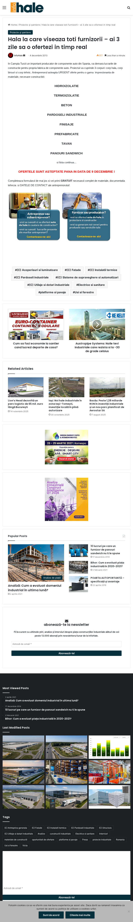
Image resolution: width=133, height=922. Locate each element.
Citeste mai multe (80, 915)
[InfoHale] (27, 7)
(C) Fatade (73, 270)
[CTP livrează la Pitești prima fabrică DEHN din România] (23, 797)
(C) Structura (105, 827)
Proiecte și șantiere (29, 24)
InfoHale (18, 55)
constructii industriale (60, 833)
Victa (25, 845)
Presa (85, 839)
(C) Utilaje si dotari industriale (49, 285)
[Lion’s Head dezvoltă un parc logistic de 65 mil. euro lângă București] (25, 387)
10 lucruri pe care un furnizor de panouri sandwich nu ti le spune (105, 549)
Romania (120, 839)
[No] (128, 911)
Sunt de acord (51, 915)
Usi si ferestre (84, 292)
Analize (41, 833)
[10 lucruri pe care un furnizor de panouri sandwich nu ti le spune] (78, 550)
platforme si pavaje (53, 292)
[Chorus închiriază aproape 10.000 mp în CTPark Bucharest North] (66, 747)
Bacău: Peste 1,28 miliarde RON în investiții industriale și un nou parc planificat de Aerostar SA (107, 405)
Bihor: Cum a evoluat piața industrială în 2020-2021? (107, 564)
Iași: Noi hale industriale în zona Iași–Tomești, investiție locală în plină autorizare (65, 405)
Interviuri (103, 833)
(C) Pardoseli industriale (32, 277)
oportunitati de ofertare (43, 839)
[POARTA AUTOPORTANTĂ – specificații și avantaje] (78, 584)
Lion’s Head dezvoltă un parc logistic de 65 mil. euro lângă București (25, 404)
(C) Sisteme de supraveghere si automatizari (87, 277)
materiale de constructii (16, 839)
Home (13, 24)
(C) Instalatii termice (103, 270)
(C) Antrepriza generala (16, 827)
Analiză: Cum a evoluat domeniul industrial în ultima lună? (34, 587)
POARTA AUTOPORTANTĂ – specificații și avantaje (107, 579)
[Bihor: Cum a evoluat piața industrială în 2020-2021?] (78, 567)
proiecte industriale (102, 839)
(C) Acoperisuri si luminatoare (37, 270)
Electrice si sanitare (91, 285)
